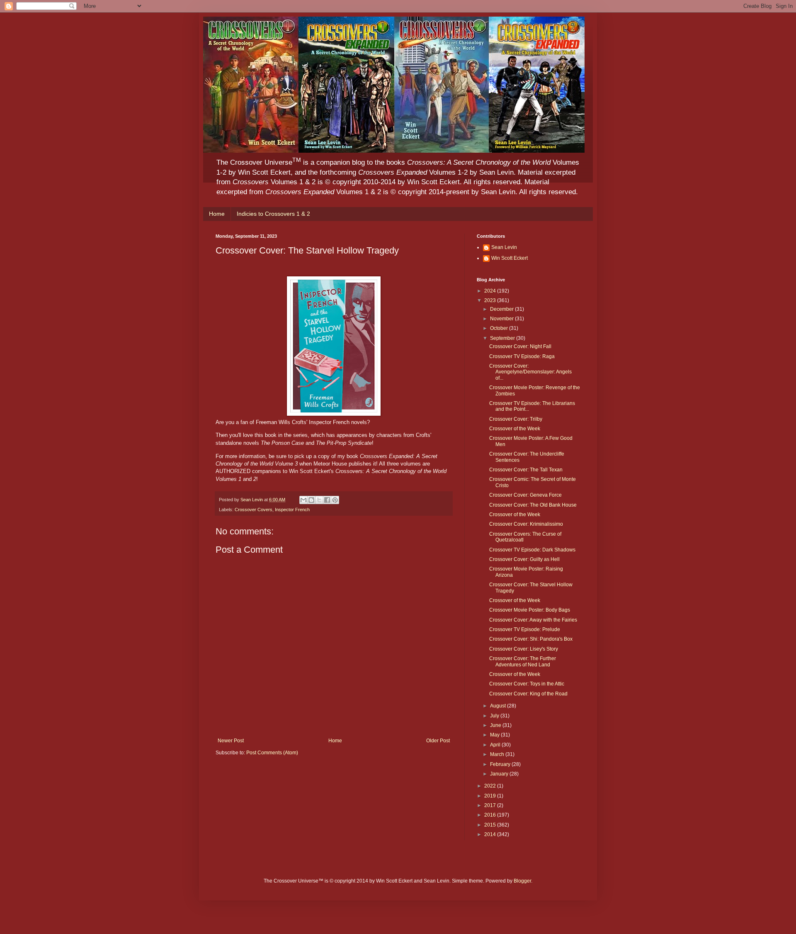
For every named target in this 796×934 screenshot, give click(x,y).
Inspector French (292, 509)
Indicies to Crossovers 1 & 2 (273, 213)
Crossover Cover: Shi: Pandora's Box (531, 639)
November (502, 319)
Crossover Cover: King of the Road (528, 694)
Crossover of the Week (514, 429)
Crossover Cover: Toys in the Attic (526, 684)
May (495, 735)
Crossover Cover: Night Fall (520, 346)
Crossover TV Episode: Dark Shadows (532, 550)
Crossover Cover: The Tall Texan (526, 470)
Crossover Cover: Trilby (515, 419)
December (502, 309)
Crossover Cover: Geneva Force (525, 495)
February (501, 764)
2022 (490, 786)
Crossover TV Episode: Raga (522, 356)
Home (217, 213)
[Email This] (303, 500)
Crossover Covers (253, 509)
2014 (490, 834)
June (496, 725)
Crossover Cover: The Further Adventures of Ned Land (522, 661)
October (499, 328)
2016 (490, 815)
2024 (490, 291)
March (497, 754)
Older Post (438, 741)
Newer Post (231, 741)
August (498, 706)
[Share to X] (319, 500)
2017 (490, 805)
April (496, 745)
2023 (490, 300)
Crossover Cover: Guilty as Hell (524, 559)
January (500, 774)
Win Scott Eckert (509, 258)
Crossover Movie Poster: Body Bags (529, 610)
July (495, 716)
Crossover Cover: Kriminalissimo (526, 524)
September (503, 338)
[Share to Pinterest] (335, 500)
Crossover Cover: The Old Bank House (533, 505)
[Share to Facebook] (327, 500)
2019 (490, 796)
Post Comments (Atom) (272, 753)
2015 (490, 825)
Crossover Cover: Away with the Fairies (533, 620)
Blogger (522, 881)
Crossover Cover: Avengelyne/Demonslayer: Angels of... (530, 372)
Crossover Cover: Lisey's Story (523, 649)
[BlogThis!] (311, 500)
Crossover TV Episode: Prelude (524, 629)
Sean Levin (504, 247)
